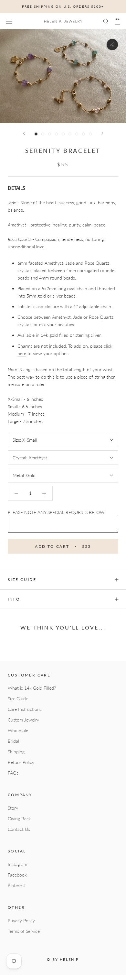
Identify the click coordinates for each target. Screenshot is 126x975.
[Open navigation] (9, 21)
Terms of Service (24, 931)
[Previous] (24, 133)
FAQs (13, 773)
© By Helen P (63, 959)
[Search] (106, 21)
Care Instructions (25, 709)
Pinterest (16, 885)
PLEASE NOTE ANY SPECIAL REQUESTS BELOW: (56, 512)
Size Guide (18, 698)
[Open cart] (117, 21)
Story (13, 808)
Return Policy (21, 762)
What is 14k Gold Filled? (32, 688)
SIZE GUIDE (22, 579)
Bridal (13, 741)
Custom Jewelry (23, 719)
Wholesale (18, 730)
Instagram (17, 864)
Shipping (16, 751)
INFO (14, 599)
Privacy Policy (21, 920)
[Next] (102, 133)
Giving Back (19, 818)
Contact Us (19, 829)
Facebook (17, 875)
